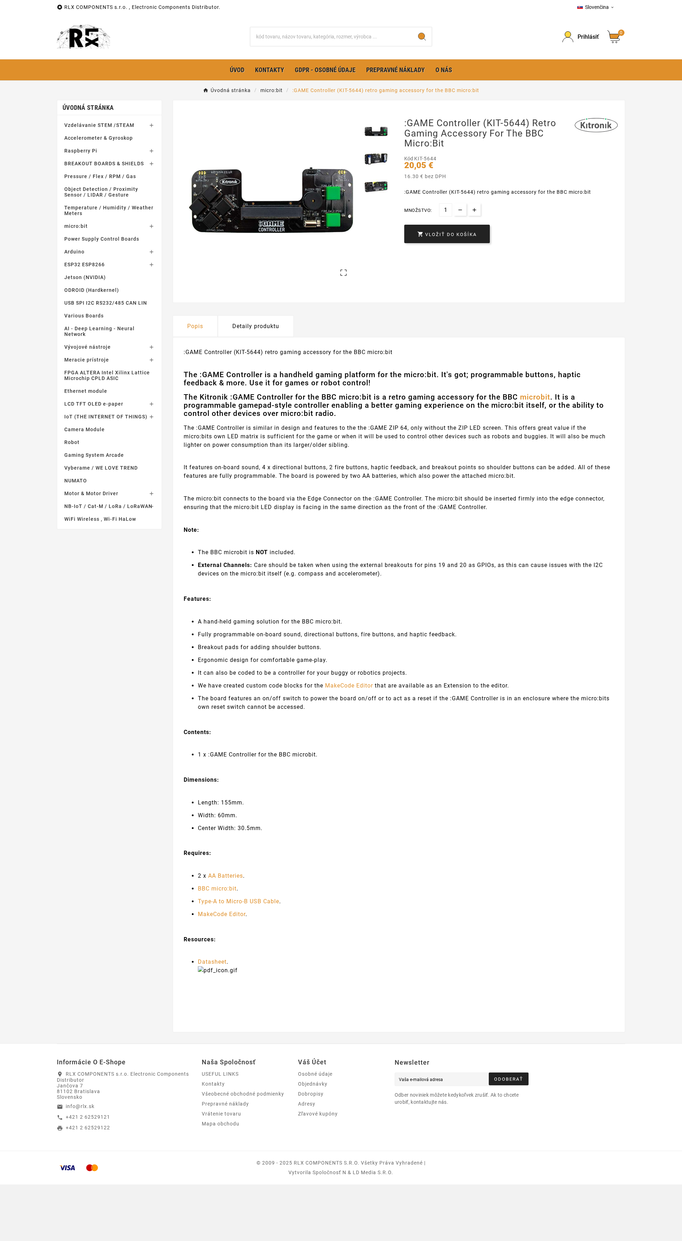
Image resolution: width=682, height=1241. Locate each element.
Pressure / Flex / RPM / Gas (100, 176)
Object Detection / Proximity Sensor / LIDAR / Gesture (101, 192)
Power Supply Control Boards (101, 239)
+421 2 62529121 (88, 1117)
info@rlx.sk (80, 1106)
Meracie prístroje (86, 360)
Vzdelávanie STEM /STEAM (99, 125)
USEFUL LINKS (220, 1074)
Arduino (74, 252)
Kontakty (213, 1084)
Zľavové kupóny (318, 1114)
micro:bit (76, 226)
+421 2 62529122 (88, 1127)
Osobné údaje (315, 1074)
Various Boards (84, 316)
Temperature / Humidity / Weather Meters (108, 210)
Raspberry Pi (80, 151)
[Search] (422, 37)
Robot (72, 442)
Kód (409, 158)
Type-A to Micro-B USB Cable (238, 901)
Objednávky (313, 1084)
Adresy (306, 1104)
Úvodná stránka (88, 107)
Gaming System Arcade (94, 455)
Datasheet (212, 961)
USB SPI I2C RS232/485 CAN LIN (105, 303)
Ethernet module (85, 391)
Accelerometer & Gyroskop (98, 138)
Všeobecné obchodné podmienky (243, 1094)
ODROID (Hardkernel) (91, 290)
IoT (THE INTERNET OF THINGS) (105, 416)
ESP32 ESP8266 (84, 264)
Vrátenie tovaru (221, 1114)
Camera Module (84, 429)
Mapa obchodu (220, 1124)
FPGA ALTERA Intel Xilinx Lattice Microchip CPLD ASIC (107, 375)
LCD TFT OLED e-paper (93, 404)
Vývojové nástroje (87, 347)
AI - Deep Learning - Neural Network (99, 331)
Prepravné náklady (225, 1104)
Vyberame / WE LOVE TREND (101, 468)
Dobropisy (311, 1094)
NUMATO (75, 480)
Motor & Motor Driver (91, 493)
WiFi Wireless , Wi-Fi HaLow (100, 519)
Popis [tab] (195, 326)
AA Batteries (225, 875)
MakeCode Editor (349, 685)
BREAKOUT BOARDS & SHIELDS (104, 163)
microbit (535, 397)
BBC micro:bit (217, 888)
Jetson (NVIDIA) (85, 277)
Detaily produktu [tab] (255, 326)
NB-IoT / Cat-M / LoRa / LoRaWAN (108, 506)
